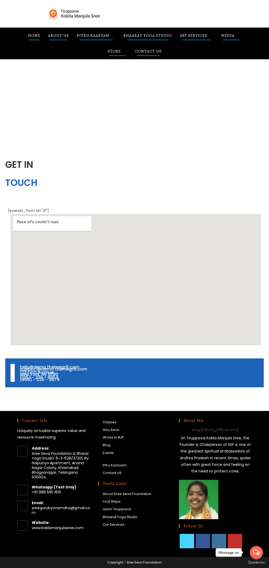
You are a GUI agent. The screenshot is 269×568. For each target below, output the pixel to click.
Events (108, 452)
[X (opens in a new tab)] (170, 13)
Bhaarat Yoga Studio (120, 516)
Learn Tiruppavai (117, 509)
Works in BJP (113, 437)
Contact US (112, 472)
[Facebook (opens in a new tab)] (183, 13)
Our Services (114, 524)
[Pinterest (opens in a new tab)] (195, 13)
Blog (106, 444)
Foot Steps (112, 501)
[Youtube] (235, 541)
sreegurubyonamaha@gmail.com (61, 510)
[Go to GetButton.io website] (256, 562)
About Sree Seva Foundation (127, 493)
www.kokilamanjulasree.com (58, 527)
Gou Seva (111, 429)
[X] (187, 541)
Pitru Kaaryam (115, 465)
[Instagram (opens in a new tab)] (207, 13)
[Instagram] (219, 541)
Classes (109, 422)
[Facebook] (203, 541)
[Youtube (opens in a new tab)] (220, 13)
